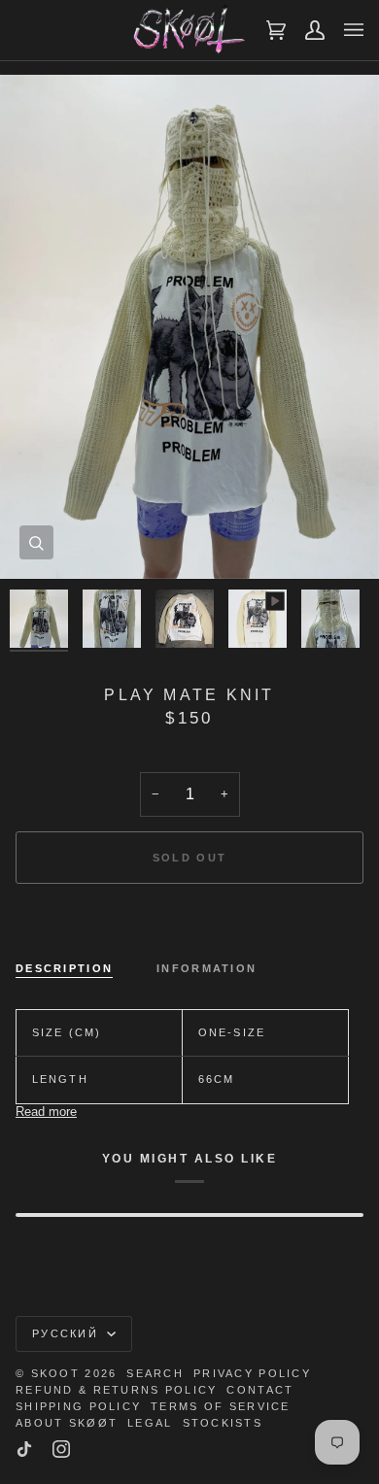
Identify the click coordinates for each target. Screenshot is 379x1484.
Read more (46, 1111)
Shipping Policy (78, 1406)
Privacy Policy (252, 1373)
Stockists (223, 1423)
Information (206, 968)
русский (67, 1333)
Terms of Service (220, 1406)
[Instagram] (61, 1449)
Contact (259, 1390)
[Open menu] (344, 30)
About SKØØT (67, 1423)
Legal (149, 1423)
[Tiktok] (24, 1449)
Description (64, 968)
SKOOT (55, 1373)
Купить (190, 923)
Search (155, 1373)
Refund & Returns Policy (116, 1390)
